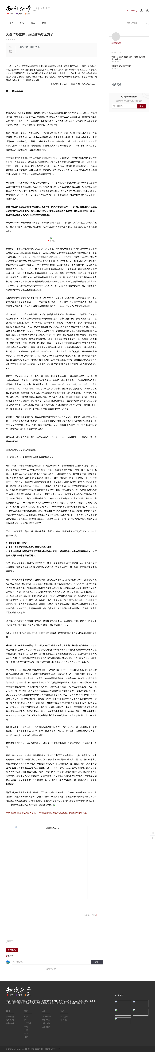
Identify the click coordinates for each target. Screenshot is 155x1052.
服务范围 (10, 1020)
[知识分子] (29, 10)
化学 (26, 1030)
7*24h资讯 (46, 1017)
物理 (26, 1027)
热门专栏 (46, 1023)
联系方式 (64, 1017)
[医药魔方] (123, 1021)
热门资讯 (46, 1027)
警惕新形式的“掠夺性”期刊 (121, 66)
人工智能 (28, 1023)
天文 (26, 1034)
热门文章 (46, 1020)
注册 (147, 11)
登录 (141, 11)
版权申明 (10, 1023)
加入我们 (64, 1020)
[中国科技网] (140, 1003)
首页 (11, 23)
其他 (26, 1037)
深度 (33, 23)
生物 (26, 1017)
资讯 (21, 23)
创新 (44, 23)
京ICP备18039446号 (52, 1049)
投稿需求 (132, 10)
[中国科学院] (123, 1003)
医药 (26, 1020)
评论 (96, 962)
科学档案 (116, 43)
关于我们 (10, 1017)
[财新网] (140, 1012)
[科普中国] (123, 1012)
